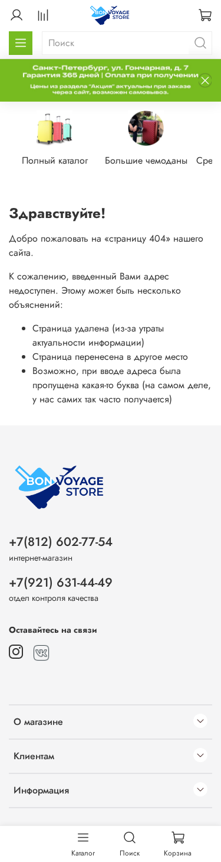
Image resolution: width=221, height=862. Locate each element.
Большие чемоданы (146, 161)
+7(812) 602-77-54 (61, 542)
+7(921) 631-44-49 (61, 582)
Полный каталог (55, 161)
